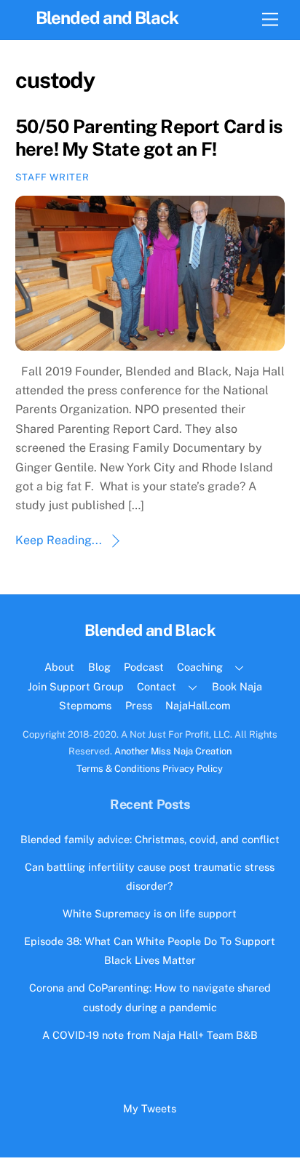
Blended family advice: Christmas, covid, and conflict (150, 839)
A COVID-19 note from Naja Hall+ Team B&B (150, 1035)
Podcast (144, 667)
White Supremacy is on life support (150, 913)
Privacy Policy (192, 768)
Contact (156, 686)
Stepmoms (85, 705)
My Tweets (149, 1108)
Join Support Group (76, 686)
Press (138, 705)
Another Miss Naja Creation (173, 751)
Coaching (200, 667)
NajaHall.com (197, 705)
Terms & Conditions (118, 768)
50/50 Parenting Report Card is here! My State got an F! (149, 138)
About (59, 667)
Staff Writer (52, 177)
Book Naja (237, 686)
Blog (99, 667)
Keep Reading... (58, 540)
